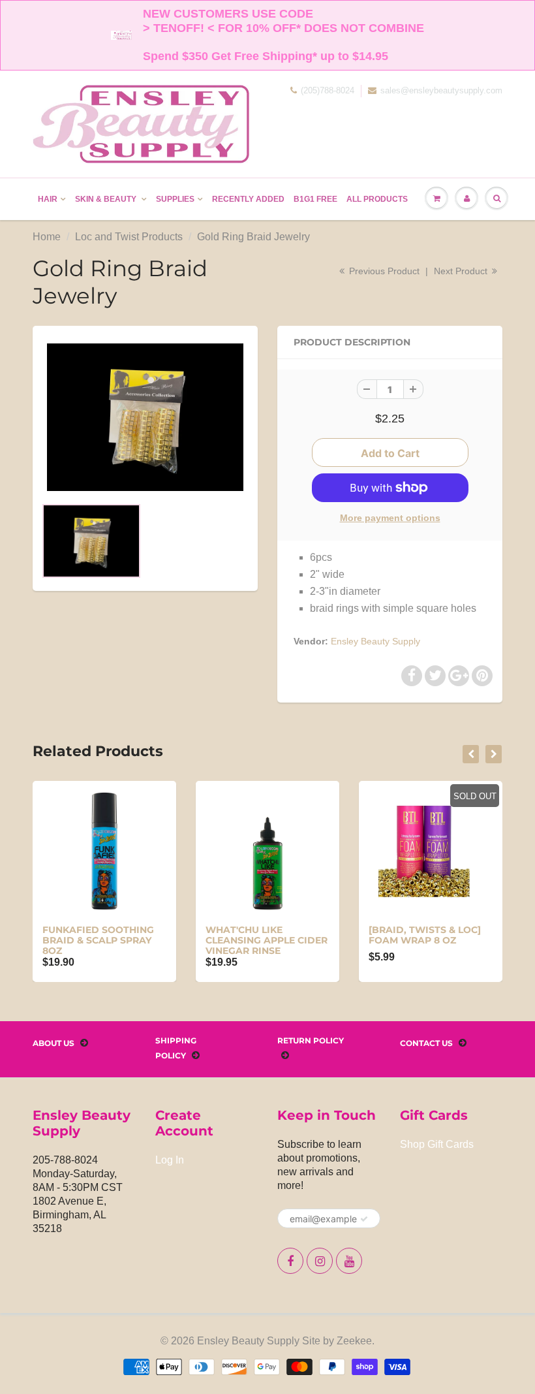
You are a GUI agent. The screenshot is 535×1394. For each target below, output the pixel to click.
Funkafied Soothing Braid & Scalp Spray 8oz (98, 940)
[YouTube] (349, 1261)
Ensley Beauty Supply (375, 641)
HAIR (47, 199)
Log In (169, 1159)
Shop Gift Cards (437, 1144)
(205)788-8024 (327, 90)
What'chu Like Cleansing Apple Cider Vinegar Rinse (267, 940)
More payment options (390, 518)
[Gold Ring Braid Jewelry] (145, 417)
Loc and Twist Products (129, 236)
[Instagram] (320, 1261)
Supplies (175, 199)
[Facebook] (290, 1261)
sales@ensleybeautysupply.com (441, 90)
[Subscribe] (364, 1219)
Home (47, 236)
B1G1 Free (315, 199)
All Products (377, 199)
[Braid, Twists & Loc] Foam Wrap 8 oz (425, 935)
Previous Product (383, 271)
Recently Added (248, 199)
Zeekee (354, 1340)
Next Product (462, 271)
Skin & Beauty (106, 199)
